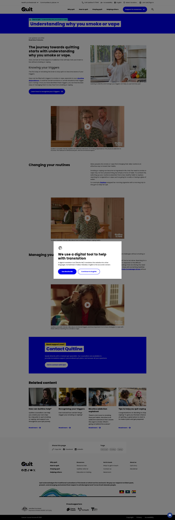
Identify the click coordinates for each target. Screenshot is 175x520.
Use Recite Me (67, 271)
